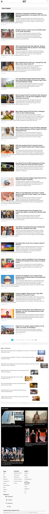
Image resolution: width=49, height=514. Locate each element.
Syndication (16, 477)
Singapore (26, 488)
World (4, 477)
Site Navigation (28, 479)
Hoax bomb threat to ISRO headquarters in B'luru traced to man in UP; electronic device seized (30, 163)
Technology (6, 481)
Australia (26, 484)
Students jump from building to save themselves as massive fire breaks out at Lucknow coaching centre (30, 261)
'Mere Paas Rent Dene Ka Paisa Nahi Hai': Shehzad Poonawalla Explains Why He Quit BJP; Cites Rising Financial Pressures (30, 47)
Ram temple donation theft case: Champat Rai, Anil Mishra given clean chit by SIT (31, 63)
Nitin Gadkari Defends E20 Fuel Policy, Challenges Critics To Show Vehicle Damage (30, 112)
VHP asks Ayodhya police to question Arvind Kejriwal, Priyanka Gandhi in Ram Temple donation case (30, 147)
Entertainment (6, 485)
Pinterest (9, 503)
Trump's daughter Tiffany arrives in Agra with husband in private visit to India (29, 294)
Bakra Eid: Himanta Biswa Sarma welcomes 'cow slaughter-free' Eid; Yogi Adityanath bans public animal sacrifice (30, 311)
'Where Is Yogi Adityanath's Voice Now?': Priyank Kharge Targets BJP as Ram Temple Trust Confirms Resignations (31, 194)
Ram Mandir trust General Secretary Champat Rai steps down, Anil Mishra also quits (30, 227)
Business (5, 479)
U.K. (25, 490)
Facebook (10, 496)
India (4, 473)
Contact (26, 481)
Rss (9, 506)
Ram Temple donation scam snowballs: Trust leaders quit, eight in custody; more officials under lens (31, 212)
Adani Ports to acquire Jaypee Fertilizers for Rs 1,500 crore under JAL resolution (30, 326)
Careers (26, 477)
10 (32, 340)
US (4, 475)
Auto (4, 487)
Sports (5, 483)
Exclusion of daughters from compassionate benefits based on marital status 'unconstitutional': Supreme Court (31, 277)
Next (36, 340)
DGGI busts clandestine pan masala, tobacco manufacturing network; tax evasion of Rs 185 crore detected (31, 15)
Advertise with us (18, 473)
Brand (25, 475)
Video (4, 491)
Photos (5, 489)
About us (26, 473)
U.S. (25, 492)
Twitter (9, 500)
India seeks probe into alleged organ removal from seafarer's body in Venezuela (31, 178)
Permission (16, 475)
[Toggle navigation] (2, 1)
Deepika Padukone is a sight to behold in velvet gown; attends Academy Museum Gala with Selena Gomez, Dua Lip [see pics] (36, 444)
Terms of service (18, 479)
